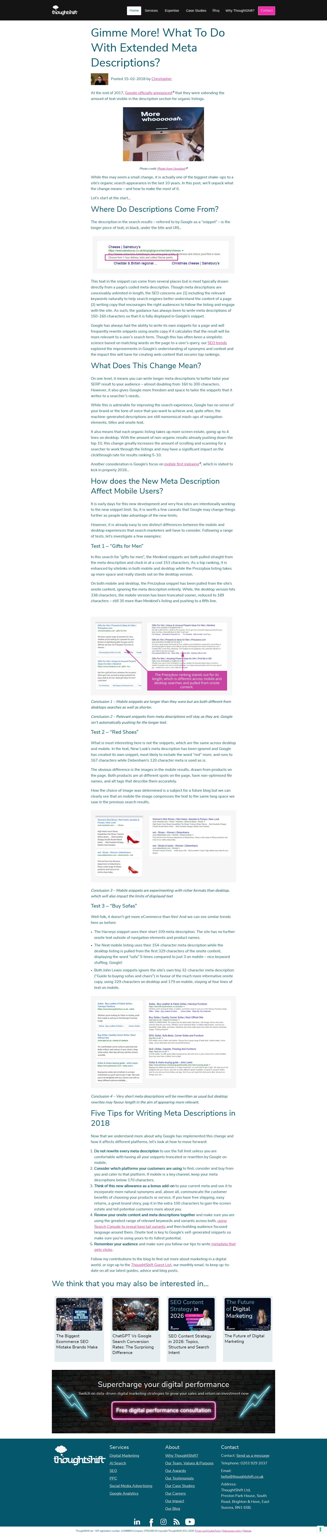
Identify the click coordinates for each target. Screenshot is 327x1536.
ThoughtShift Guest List (151, 1265)
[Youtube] (190, 1522)
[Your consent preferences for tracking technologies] (320, 1529)
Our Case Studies (180, 1486)
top (322, 768)
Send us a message (252, 1456)
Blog (216, 10)
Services (151, 11)
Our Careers (175, 1493)
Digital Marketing (124, 1456)
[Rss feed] (176, 1522)
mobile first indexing (181, 464)
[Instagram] (163, 1522)
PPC (113, 1478)
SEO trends (217, 343)
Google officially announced (148, 93)
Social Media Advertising (131, 1486)
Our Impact (174, 1501)
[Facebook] (150, 1522)
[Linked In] (137, 1522)
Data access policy (232, 1531)
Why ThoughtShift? (240, 11)
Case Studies (196, 11)
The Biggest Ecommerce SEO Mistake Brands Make (77, 1341)
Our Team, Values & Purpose (189, 1463)
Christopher (162, 79)
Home (134, 10)
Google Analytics (124, 1493)
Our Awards (175, 1471)
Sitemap (247, 1531)
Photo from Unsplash (171, 168)
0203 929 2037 (254, 1463)
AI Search (118, 1463)
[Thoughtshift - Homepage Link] (65, 10)
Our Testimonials (179, 1478)
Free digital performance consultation (163, 1410)
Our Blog (172, 1509)
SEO (113, 1471)
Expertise (172, 11)
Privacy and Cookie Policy (208, 1531)
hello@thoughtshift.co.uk (242, 1477)
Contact (267, 10)
